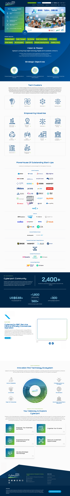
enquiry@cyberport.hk (31, 481)
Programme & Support (40, 4)
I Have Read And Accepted (55, 491)
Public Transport (20, 39)
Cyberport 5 (47, 4)
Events (39, 2)
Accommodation (19, 42)
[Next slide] (53, 343)
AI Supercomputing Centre (42, 42)
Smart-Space (9, 42)
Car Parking (31, 39)
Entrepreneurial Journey (51, 475)
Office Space (52, 39)
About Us (34, 4)
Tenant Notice (49, 480)
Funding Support (9, 39)
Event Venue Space (41, 39)
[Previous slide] (50, 343)
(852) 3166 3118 (30, 480)
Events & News (49, 477)
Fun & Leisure (63, 4)
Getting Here (49, 482)
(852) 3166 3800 (30, 478)
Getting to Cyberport (32, 2)
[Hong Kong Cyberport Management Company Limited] (5, 4)
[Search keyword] (42, 2)
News (59, 4)
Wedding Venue (55, 42)
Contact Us (49, 483)
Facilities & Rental (54, 4)
